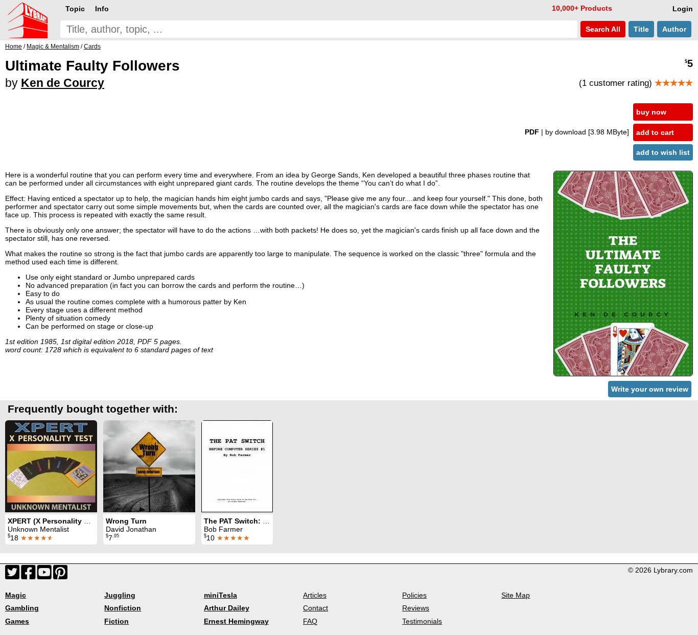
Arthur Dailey (226, 608)
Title (641, 29)
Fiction (116, 621)
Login (682, 9)
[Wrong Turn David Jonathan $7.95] (149, 466)
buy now (651, 112)
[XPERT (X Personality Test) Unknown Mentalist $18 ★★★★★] (51, 466)
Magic (15, 595)
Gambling (22, 608)
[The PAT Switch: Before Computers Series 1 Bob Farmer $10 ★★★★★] (237, 466)
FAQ (310, 621)
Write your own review (649, 389)
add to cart (655, 132)
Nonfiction (122, 608)
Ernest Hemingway (236, 621)
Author (674, 29)
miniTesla (220, 595)
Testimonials (422, 621)
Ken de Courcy (62, 82)
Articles (315, 595)
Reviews (415, 608)
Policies (414, 595)
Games (17, 621)
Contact (315, 608)
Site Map (515, 595)
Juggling (119, 595)
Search (602, 29)
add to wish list (663, 152)
